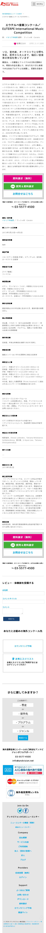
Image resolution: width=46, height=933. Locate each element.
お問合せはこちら (23, 194)
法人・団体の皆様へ (23, 851)
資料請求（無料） (23, 178)
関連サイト (23, 912)
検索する (23, 737)
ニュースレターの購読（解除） (23, 823)
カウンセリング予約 (23, 646)
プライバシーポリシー (33, 921)
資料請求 (23, 904)
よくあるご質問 (23, 890)
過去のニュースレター (23, 827)
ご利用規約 (23, 846)
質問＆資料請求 (25, 186)
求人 (23, 855)
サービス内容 (23, 842)
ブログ (23, 860)
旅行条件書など (10, 926)
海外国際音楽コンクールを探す (12, 13)
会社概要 (23, 838)
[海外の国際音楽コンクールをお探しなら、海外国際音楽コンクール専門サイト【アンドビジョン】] (9, 4)
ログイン (23, 877)
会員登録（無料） (23, 873)
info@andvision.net (23, 761)
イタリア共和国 (12, 37)
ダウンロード (23, 899)
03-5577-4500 (23, 757)
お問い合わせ (23, 895)
